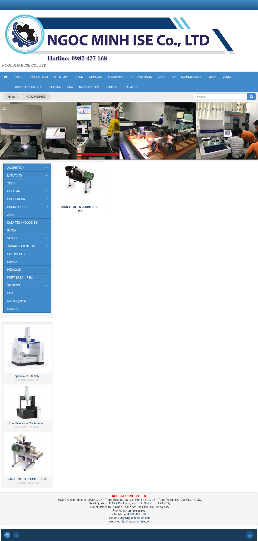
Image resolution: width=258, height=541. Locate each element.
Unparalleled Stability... (27, 376)
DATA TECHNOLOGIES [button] (186, 77)
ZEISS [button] (79, 77)
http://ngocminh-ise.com (136, 521)
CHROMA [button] (95, 77)
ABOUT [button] (19, 77)
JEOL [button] (161, 77)
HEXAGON (14, 269)
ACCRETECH (16, 168)
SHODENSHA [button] (116, 77)
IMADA (11, 230)
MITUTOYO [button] (61, 77)
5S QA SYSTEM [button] (89, 87)
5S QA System (16, 301)
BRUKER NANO (17, 207)
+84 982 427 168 (135, 514)
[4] (129, 130)
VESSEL (12, 238)
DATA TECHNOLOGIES (22, 222)
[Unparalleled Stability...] (28, 349)
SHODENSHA (16, 199)
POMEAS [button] (131, 87)
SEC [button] (70, 87)
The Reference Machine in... (27, 423)
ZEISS (11, 183)
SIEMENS (13, 285)
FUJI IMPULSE (16, 254)
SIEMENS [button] (55, 87)
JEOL (10, 215)
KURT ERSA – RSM (20, 277)
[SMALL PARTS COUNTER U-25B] (80, 181)
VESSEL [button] (228, 77)
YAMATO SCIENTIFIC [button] (28, 87)
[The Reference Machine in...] (28, 402)
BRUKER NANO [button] (142, 77)
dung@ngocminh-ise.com (134, 518)
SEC (10, 293)
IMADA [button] (212, 77)
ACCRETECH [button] (39, 77)
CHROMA (13, 191)
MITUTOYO (14, 175)
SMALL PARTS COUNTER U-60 (27, 479)
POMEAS (13, 309)
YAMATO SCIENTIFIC (21, 246)
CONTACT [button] (112, 87)
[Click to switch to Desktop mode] (16, 535)
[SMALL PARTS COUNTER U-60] (28, 454)
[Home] (6, 77)
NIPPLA (12, 262)
